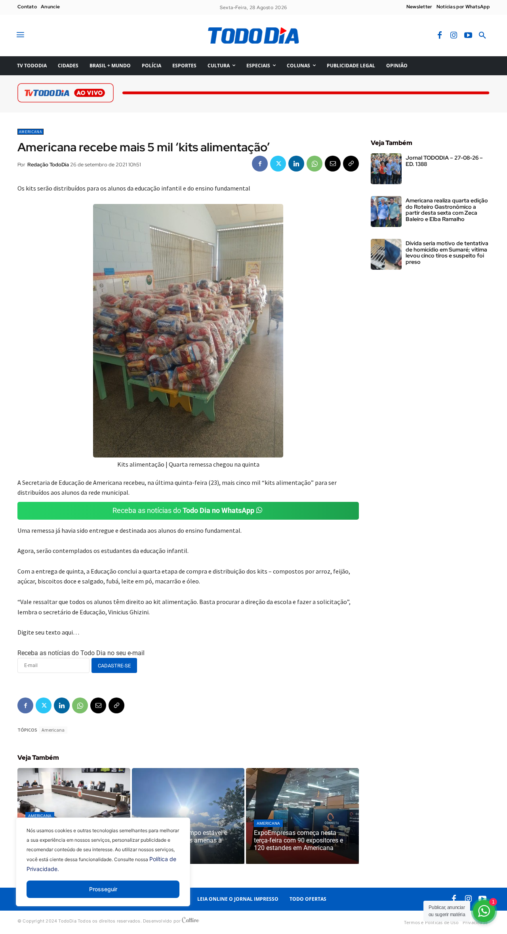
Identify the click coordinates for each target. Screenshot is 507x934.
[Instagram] (454, 36)
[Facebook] (440, 36)
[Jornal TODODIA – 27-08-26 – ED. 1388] (386, 168)
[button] (482, 36)
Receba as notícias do (183, 510)
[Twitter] (278, 164)
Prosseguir (103, 889)
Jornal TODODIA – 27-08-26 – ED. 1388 (444, 160)
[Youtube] (468, 36)
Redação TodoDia (48, 164)
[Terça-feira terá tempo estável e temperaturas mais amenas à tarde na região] (188, 816)
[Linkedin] (296, 164)
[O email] (333, 164)
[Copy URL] (351, 164)
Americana (30, 131)
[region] (103, 868)
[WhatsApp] (314, 164)
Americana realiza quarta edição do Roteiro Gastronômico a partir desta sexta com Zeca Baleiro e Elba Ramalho (447, 209)
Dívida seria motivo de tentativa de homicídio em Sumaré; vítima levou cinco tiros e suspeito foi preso (447, 252)
